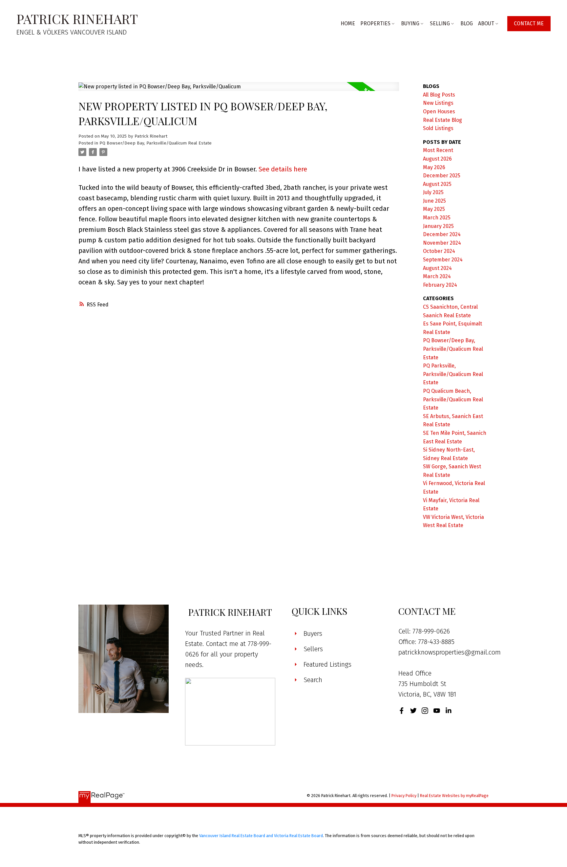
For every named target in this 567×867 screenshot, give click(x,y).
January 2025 (438, 226)
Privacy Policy (403, 795)
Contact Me (529, 23)
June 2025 (434, 201)
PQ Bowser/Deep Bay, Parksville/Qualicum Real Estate (155, 143)
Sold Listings (438, 128)
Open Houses (439, 111)
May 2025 (434, 209)
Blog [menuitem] (466, 23)
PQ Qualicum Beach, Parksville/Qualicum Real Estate (453, 399)
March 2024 (437, 276)
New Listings (438, 103)
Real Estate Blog (442, 120)
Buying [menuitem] (410, 23)
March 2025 (437, 217)
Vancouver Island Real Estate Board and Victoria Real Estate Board (261, 835)
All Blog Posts (439, 95)
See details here (283, 169)
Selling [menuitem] (440, 23)
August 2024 (437, 268)
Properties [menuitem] (375, 23)
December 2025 (441, 175)
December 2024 (442, 234)
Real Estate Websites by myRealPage (454, 795)
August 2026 (437, 159)
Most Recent (438, 150)
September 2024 (443, 259)
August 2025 (437, 184)
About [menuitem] (486, 23)
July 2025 (433, 192)
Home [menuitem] (348, 23)
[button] (529, 23)
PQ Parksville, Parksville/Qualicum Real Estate (453, 374)
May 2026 (434, 167)
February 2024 (440, 285)
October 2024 (439, 251)
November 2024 (442, 243)
